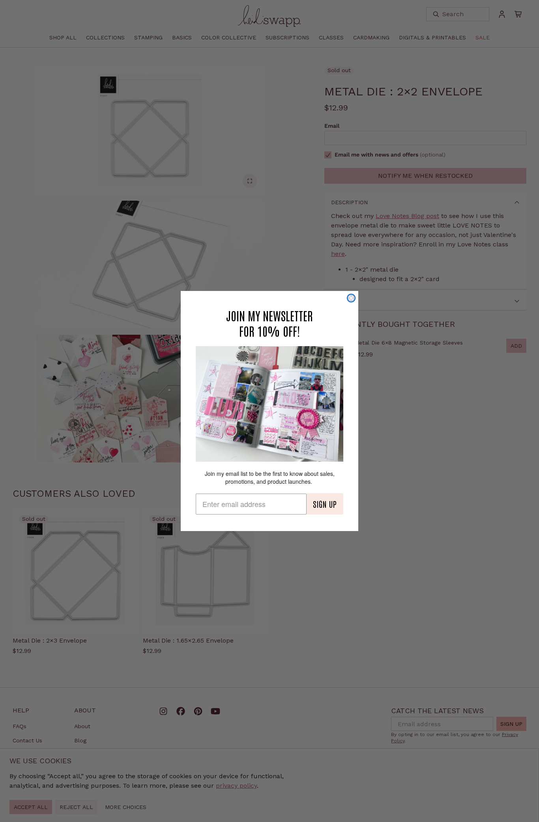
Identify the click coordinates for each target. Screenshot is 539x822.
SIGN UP (325, 504)
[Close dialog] (351, 298)
